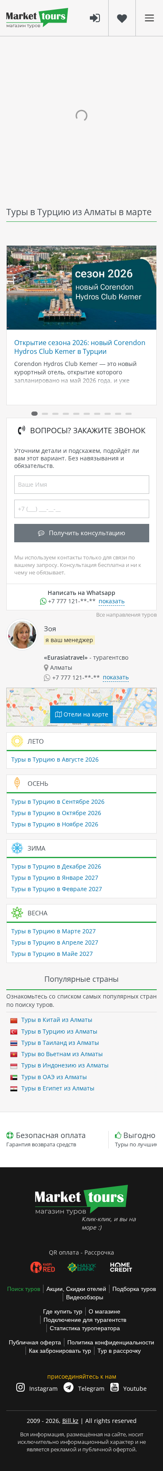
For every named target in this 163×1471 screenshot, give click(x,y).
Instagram (43, 1388)
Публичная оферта (35, 1342)
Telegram (90, 1388)
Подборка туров (134, 1289)
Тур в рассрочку (119, 1350)
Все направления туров (126, 614)
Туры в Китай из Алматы (56, 1020)
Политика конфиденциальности (110, 1342)
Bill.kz (70, 1421)
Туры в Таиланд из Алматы (59, 1043)
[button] (34, 413)
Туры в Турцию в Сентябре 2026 (57, 801)
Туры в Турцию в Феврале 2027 (56, 889)
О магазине (104, 1311)
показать (112, 601)
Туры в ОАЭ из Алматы (53, 1077)
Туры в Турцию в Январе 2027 (54, 878)
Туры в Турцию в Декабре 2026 (56, 866)
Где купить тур (62, 1311)
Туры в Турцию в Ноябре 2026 (54, 824)
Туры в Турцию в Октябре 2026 (56, 813)
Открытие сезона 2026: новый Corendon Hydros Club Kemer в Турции (79, 347)
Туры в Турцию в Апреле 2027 (54, 942)
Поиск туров (23, 1289)
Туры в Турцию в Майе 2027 (52, 954)
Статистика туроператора (85, 1328)
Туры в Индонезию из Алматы (64, 1065)
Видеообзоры (84, 1297)
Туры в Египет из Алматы (57, 1088)
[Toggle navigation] (149, 18)
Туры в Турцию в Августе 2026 (55, 759)
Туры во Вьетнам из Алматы (61, 1054)
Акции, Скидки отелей (76, 1289)
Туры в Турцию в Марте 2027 (53, 931)
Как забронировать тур (60, 1350)
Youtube (134, 1388)
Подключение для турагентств (84, 1319)
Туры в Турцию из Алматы (58, 1031)
